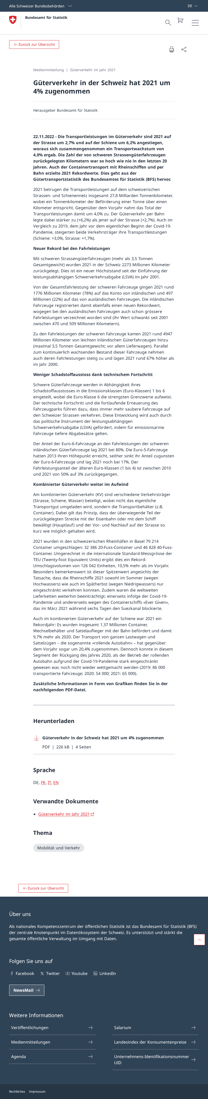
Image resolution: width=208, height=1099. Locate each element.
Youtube (80, 973)
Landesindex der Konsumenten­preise (150, 1042)
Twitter (53, 973)
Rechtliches (17, 1091)
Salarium (122, 1027)
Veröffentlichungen (29, 1027)
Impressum (37, 1091)
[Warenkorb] (180, 20)
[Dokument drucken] (171, 49)
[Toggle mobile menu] (195, 23)
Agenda (18, 1056)
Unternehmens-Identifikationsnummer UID (151, 1059)
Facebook (25, 973)
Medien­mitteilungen (30, 1042)
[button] (199, 939)
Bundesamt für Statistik (46, 17)
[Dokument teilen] (184, 49)
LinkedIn (107, 973)
